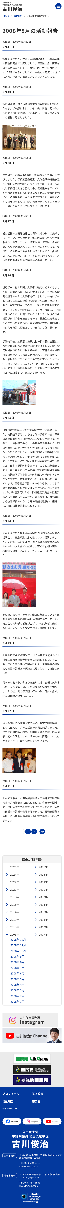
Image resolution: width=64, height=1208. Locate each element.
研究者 (36, 1101)
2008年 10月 (18, 951)
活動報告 (18, 16)
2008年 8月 (17, 962)
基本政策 (37, 1093)
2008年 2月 (17, 996)
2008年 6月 (17, 973)
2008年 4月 (17, 985)
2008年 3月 (17, 990)
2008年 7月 (17, 968)
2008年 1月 (17, 1001)
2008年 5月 (17, 979)
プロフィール (10, 1093)
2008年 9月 (17, 956)
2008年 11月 (18, 945)
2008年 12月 (18, 939)
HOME (5, 16)
